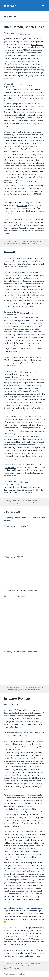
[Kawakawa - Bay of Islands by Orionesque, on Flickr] (24, 539)
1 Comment (15, 968)
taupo (40, 966)
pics (20, 690)
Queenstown (9, 38)
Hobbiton (8, 843)
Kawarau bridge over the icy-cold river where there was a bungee (24, 135)
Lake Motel (21, 913)
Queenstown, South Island (24, 27)
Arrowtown (22, 205)
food (11, 503)
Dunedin (10, 252)
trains (24, 244)
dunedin (6, 503)
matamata (20, 966)
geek (5, 966)
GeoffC (23, 242)
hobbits (10, 966)
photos (15, 690)
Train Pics (12, 511)
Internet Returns (17, 698)
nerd (26, 966)
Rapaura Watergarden (25, 716)
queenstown (8, 244)
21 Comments (35, 690)
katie (15, 503)
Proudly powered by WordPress (14, 974)
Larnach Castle (10, 317)
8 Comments (39, 503)
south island (17, 244)
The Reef (8, 360)
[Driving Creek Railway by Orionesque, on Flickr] (24, 621)
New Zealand (33, 242)
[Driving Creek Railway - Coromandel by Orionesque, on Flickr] (24, 665)
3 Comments (34, 244)
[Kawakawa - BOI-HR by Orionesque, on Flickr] (24, 571)
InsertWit (10, 5)
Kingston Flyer (37, 44)
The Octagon (10, 467)
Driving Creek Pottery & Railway (24, 747)
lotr (15, 966)
